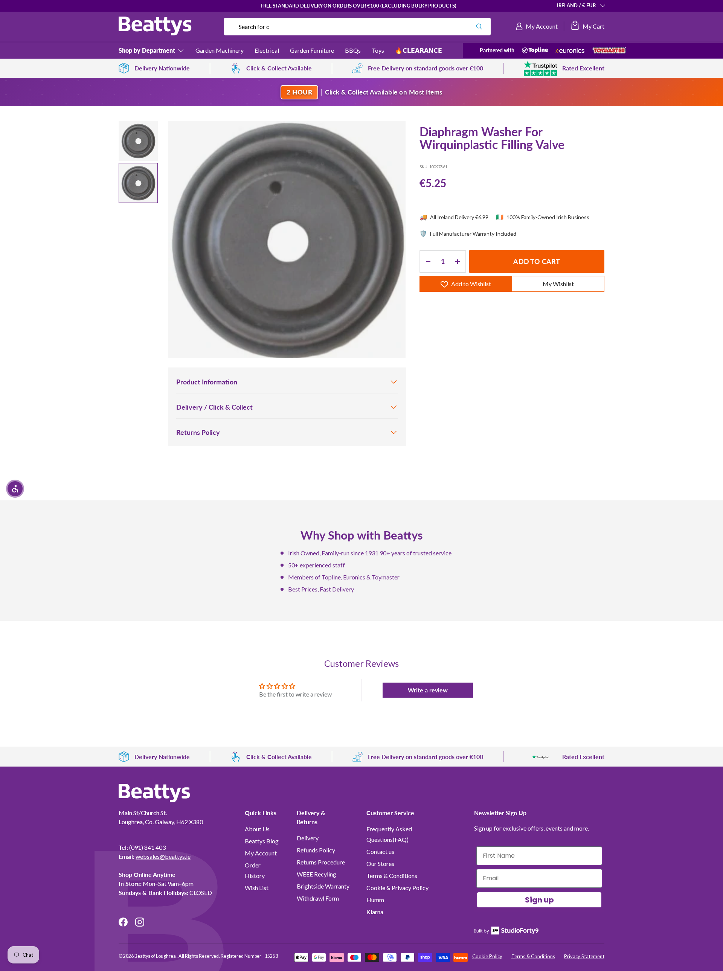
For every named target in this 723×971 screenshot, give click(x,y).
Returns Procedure (321, 862)
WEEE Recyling (316, 874)
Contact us (380, 851)
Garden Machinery (219, 50)
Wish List (256, 887)
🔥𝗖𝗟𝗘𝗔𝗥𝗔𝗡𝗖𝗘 (418, 50)
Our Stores (380, 863)
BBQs (353, 50)
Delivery (308, 837)
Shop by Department (147, 50)
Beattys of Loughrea (155, 956)
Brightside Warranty (323, 886)
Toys (378, 50)
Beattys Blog (262, 840)
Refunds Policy (316, 850)
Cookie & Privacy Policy (397, 887)
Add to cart (536, 262)
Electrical (267, 50)
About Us (257, 828)
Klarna (374, 911)
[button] (587, 26)
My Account (261, 853)
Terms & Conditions (391, 875)
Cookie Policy (487, 956)
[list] (287, 239)
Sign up (539, 900)
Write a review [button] (428, 690)
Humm (375, 899)
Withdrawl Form (318, 898)
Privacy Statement (584, 956)
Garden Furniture (312, 50)
